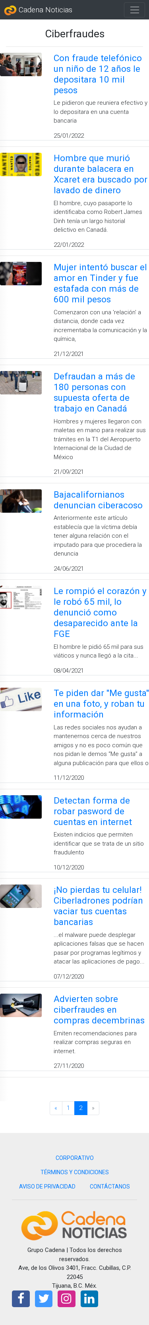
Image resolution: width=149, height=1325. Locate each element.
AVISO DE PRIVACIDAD (47, 1186)
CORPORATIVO (75, 1158)
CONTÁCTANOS (110, 1186)
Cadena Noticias (44, 10)
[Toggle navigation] (134, 9)
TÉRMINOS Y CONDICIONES (75, 1172)
